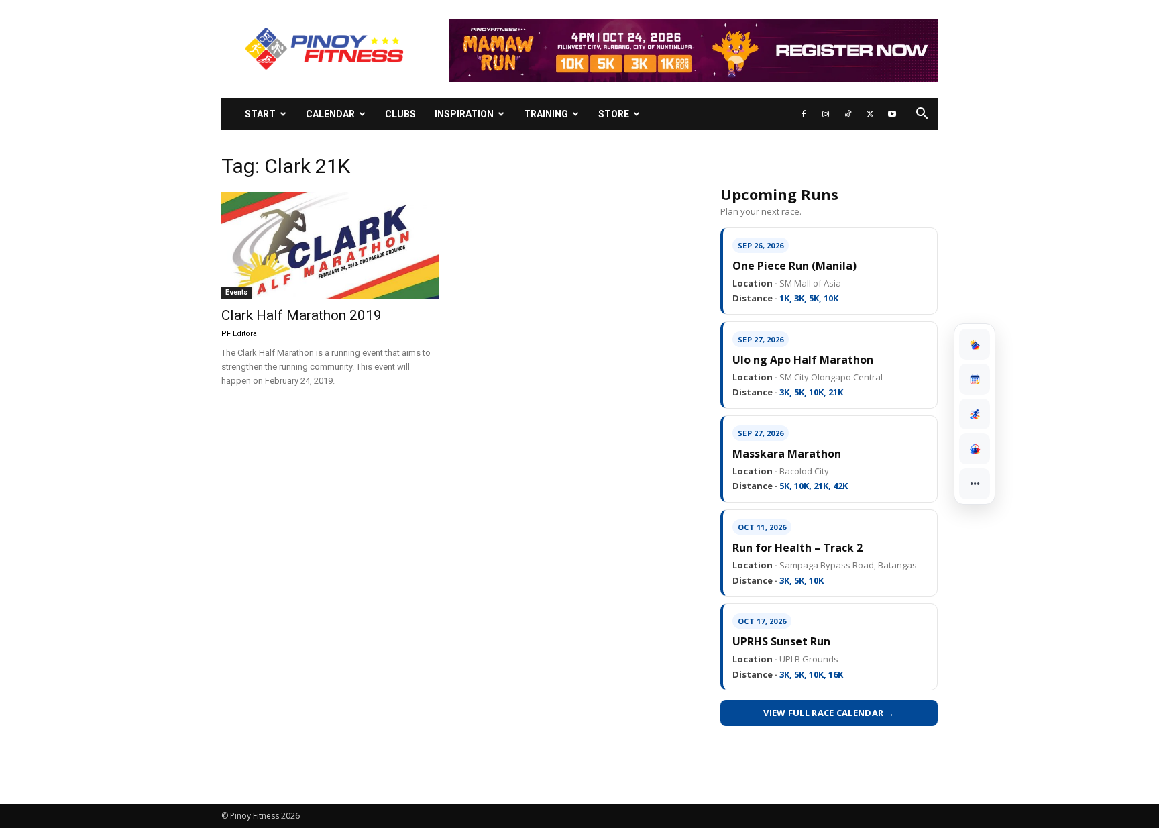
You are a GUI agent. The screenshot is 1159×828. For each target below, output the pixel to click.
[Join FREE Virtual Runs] (974, 414)
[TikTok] (848, 114)
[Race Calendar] (974, 379)
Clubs (400, 114)
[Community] (974, 448)
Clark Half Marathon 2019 (301, 315)
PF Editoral (240, 333)
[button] (921, 115)
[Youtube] (892, 114)
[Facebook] (803, 114)
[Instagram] (826, 114)
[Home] (974, 344)
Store (613, 114)
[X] (870, 114)
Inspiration (464, 114)
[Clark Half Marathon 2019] (330, 245)
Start (260, 114)
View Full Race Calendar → (829, 713)
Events (236, 292)
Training (546, 114)
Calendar (330, 114)
